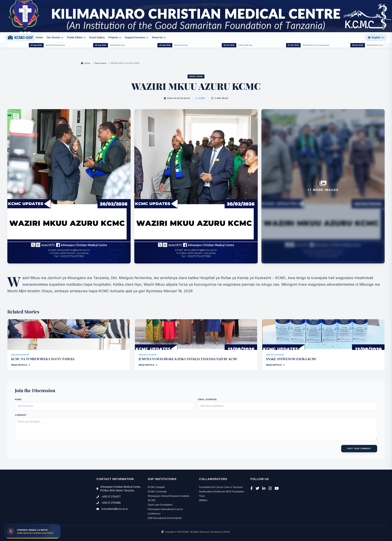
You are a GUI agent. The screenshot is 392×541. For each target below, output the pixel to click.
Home (39, 37)
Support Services (135, 37)
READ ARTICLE (19, 365)
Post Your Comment (359, 449)
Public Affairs (75, 37)
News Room (100, 63)
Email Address (207, 399)
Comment (21, 415)
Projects (113, 37)
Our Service (53, 37)
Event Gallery (97, 37)
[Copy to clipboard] (56, 534)
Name (18, 399)
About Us (157, 37)
